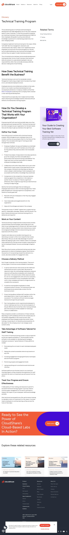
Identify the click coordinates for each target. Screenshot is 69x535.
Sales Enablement (27, 496)
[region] (31, 527)
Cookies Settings (45, 529)
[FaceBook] (58, 531)
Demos (24, 498)
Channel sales (26, 503)
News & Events (54, 491)
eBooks (39, 484)
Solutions (23, 4)
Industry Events (41, 507)
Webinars (39, 486)
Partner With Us (54, 494)
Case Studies (40, 494)
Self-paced (25, 491)
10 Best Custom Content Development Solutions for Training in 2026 (56, 473)
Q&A (38, 504)
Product (17, 4)
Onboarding (25, 493)
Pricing (40, 4)
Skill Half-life (43, 40)
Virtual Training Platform (46, 34)
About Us (35, 4)
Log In (51, 4)
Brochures (39, 497)
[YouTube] (64, 531)
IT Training (42, 37)
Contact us (53, 497)
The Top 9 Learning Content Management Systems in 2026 (33, 472)
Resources (29, 4)
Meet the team (54, 484)
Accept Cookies (45, 525)
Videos (38, 499)
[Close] (54, 524)
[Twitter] (66, 531)
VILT (24, 488)
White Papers (40, 489)
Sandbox (25, 508)
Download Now (52, 143)
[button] (5, 527)
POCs (24, 501)
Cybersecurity (26, 506)
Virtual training (8, 469)
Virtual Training (26, 486)
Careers (52, 489)
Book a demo (59, 4)
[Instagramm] (61, 531)
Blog (17, 459)
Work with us (54, 486)
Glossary (5, 17)
